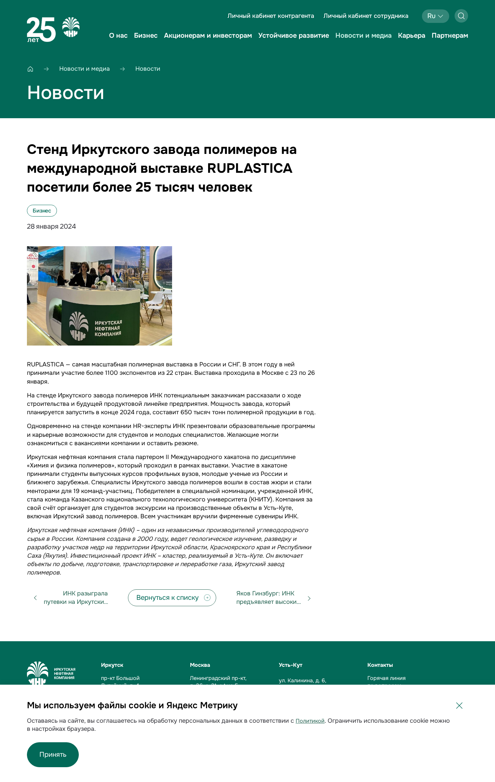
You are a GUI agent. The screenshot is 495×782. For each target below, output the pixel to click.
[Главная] (30, 69)
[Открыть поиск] (461, 16)
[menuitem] (118, 40)
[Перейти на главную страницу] (53, 29)
